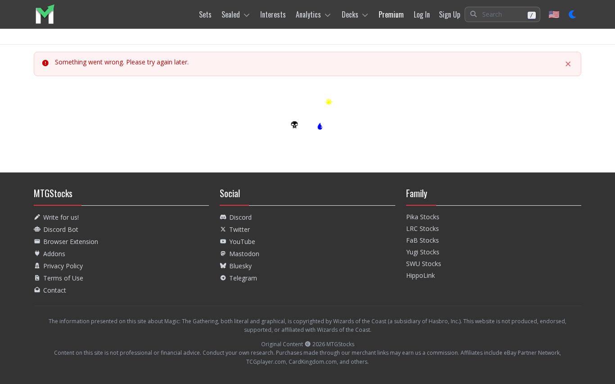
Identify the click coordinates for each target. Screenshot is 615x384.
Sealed (231, 14)
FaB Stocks (422, 240)
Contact (54, 290)
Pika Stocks (422, 216)
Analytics (308, 14)
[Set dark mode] (573, 14)
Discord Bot (60, 229)
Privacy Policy (63, 266)
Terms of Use (63, 278)
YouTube (242, 241)
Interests (273, 14)
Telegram (243, 278)
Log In (422, 14)
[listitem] (45, 14)
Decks (350, 14)
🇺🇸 (554, 14)
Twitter (239, 229)
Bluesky (240, 266)
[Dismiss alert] (568, 64)
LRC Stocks (422, 228)
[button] (502, 14)
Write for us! (61, 217)
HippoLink (420, 275)
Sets (205, 14)
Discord (240, 217)
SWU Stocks (423, 263)
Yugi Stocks (422, 252)
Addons (54, 253)
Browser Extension (70, 241)
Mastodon (244, 253)
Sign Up (449, 14)
